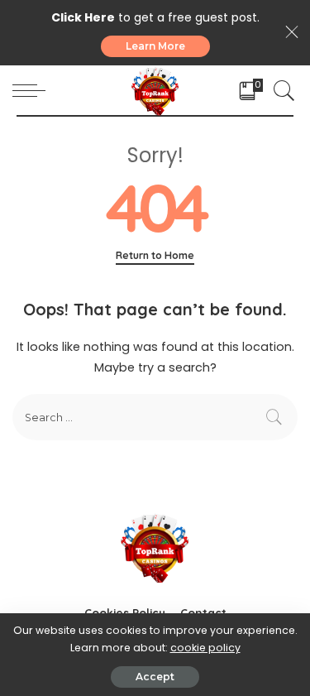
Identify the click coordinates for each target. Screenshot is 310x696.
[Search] (280, 90)
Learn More (155, 46)
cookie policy (205, 648)
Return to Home (155, 255)
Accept (155, 676)
